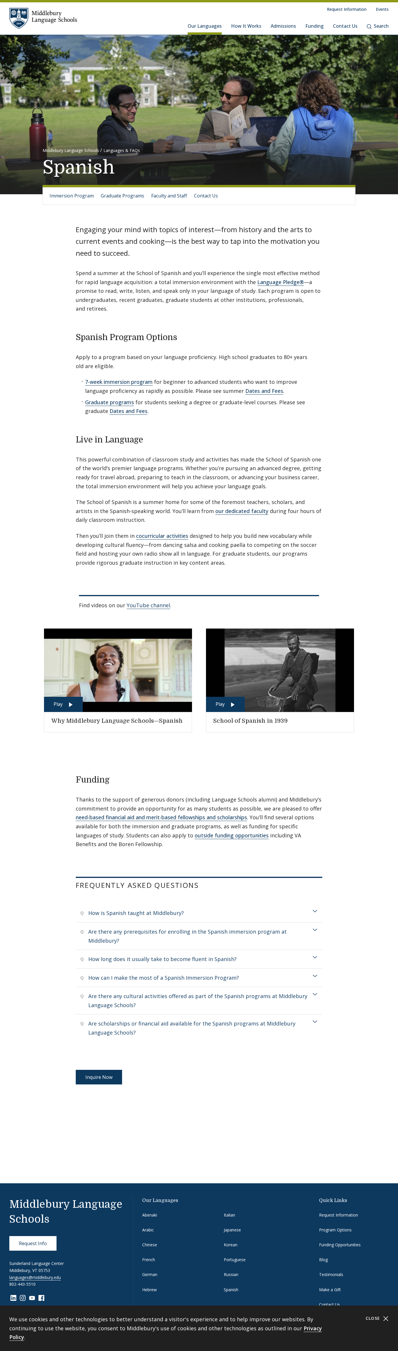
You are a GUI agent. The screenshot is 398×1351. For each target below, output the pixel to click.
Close (374, 1318)
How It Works (246, 26)
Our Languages (205, 26)
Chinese (149, 1244)
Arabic (148, 1230)
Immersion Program (72, 195)
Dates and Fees (264, 390)
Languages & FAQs (121, 150)
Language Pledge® (280, 282)
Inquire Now (98, 1077)
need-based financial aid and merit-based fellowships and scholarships (161, 817)
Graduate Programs (122, 195)
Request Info (33, 1243)
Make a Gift (330, 1289)
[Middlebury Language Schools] (43, 18)
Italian (229, 1215)
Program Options (335, 1230)
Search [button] (381, 26)
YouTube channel (148, 605)
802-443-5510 (22, 1284)
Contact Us (345, 26)
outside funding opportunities (232, 835)
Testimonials (331, 1274)
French (148, 1259)
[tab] (199, 913)
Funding (314, 26)
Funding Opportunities (340, 1244)
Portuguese (235, 1259)
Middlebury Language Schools (71, 150)
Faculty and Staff (169, 195)
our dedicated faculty (241, 511)
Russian (231, 1274)
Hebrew (149, 1289)
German (149, 1274)
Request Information (347, 9)
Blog (323, 1259)
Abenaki (149, 1215)
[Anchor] (183, 336)
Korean (230, 1244)
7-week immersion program (119, 381)
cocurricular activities (162, 535)
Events (382, 9)
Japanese (232, 1230)
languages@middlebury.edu (35, 1277)
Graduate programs (109, 402)
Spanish (231, 1289)
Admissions (283, 26)
